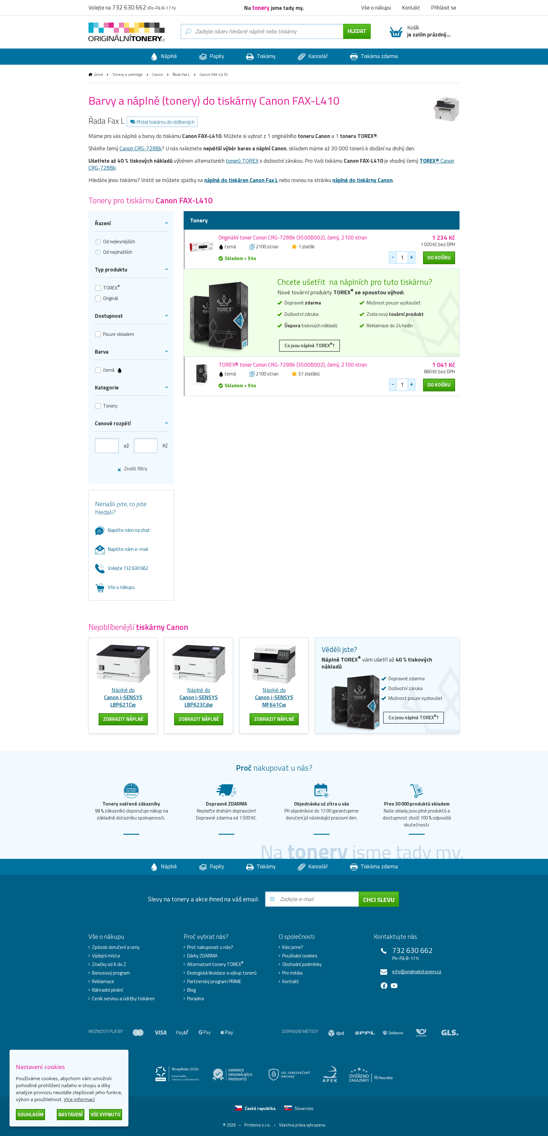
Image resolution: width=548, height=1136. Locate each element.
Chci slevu (379, 899)
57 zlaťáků (309, 373)
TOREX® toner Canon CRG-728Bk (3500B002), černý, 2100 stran (293, 365)
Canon (157, 74)
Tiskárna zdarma (378, 56)
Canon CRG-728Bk (141, 148)
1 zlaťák (306, 246)
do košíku (439, 257)
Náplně (168, 56)
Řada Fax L (181, 74)
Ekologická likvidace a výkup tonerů (222, 973)
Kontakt (290, 981)
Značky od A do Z (109, 964)
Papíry (216, 56)
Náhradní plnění (107, 990)
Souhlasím (30, 1114)
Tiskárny (265, 56)
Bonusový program (111, 973)
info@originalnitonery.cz (416, 971)
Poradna (195, 998)
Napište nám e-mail (128, 549)
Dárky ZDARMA (202, 955)
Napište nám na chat (129, 530)
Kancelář (317, 56)
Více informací (79, 1099)
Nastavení (70, 1114)
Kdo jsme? (292, 947)
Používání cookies (299, 955)
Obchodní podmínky (302, 964)
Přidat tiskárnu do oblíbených (165, 122)
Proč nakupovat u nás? (210, 947)
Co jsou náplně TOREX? (309, 345)
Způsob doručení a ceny (116, 947)
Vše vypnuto (106, 1114)
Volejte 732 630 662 (128, 568)
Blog (191, 990)
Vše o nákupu (121, 587)
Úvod (98, 74)
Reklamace (103, 981)
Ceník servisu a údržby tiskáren (123, 998)
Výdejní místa (106, 955)
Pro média (292, 973)
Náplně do (123, 697)
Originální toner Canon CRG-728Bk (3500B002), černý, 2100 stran (293, 237)
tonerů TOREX (242, 161)
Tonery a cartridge (127, 74)
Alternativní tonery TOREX (215, 964)
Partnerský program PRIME (214, 981)
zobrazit (123, 719)
